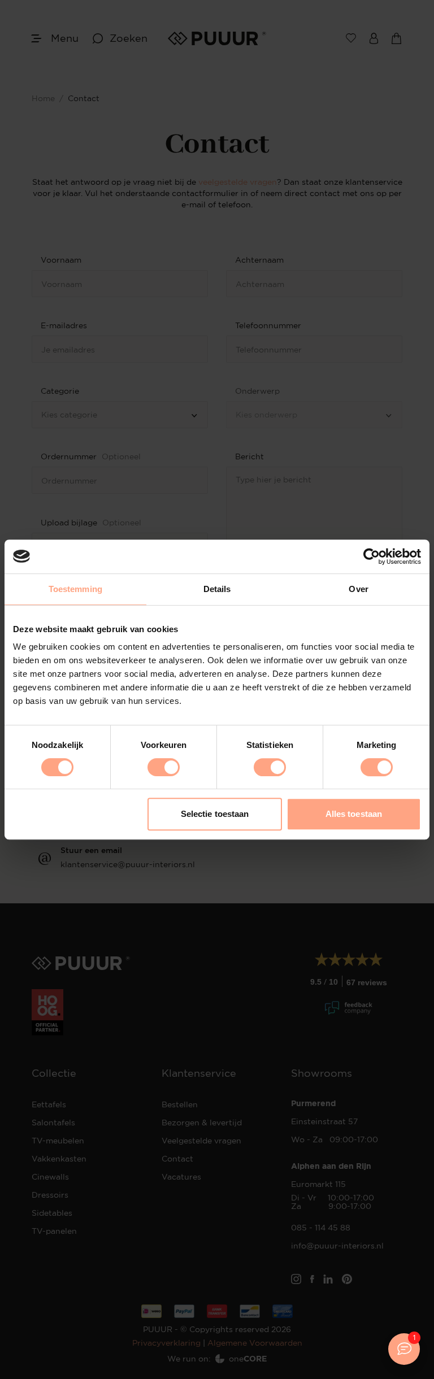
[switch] (163, 767)
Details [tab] (217, 589)
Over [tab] (358, 589)
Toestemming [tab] (75, 589)
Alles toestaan (354, 814)
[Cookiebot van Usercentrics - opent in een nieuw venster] (371, 556)
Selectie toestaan (215, 814)
